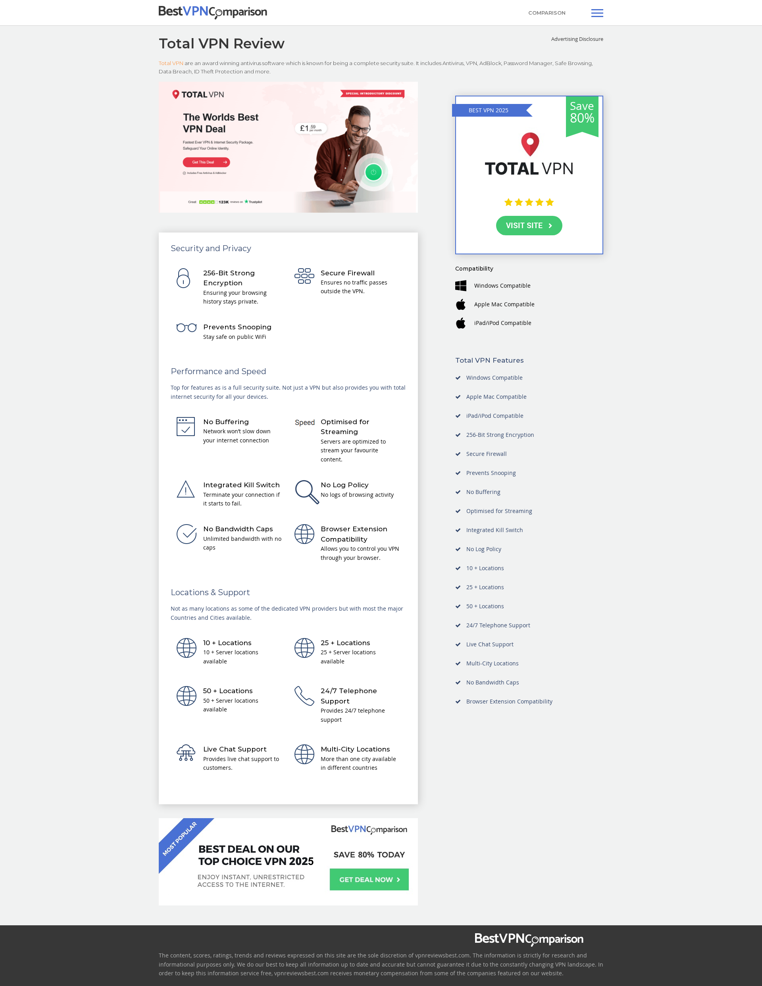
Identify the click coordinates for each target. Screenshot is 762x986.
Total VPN (171, 63)
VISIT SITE (524, 225)
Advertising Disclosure (577, 38)
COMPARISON (547, 13)
